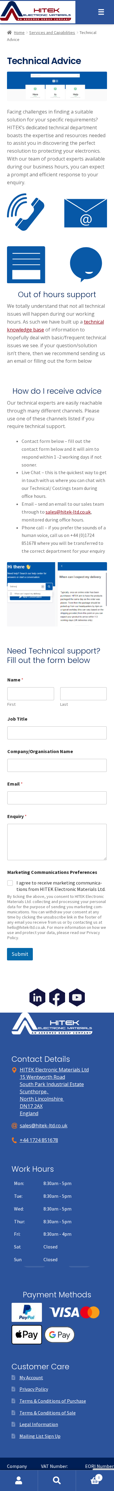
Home (19, 32)
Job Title (17, 719)
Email (15, 784)
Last (64, 704)
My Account (31, 1377)
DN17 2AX (31, 1106)
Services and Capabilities (52, 32)
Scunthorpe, (34, 1091)
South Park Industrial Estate (52, 1084)
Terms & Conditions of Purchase (52, 1401)
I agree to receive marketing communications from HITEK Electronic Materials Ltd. (60, 886)
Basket (88, 1475)
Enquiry (17, 816)
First (11, 704)
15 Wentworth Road (42, 1077)
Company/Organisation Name (40, 751)
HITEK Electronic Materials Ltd (54, 1069)
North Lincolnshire (42, 1098)
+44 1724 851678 (39, 1140)
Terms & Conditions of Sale (47, 1413)
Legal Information (38, 1424)
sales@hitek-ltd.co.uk (68, 512)
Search (57, 1480)
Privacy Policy (33, 1389)
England (29, 1113)
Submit (20, 954)
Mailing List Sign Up (39, 1436)
